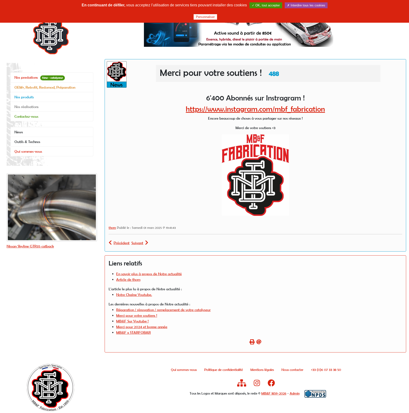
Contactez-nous (26, 116)
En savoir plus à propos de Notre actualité (149, 274)
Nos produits (24, 97)
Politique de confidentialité (223, 370)
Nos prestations (38, 77)
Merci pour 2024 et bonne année (141, 327)
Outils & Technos (27, 141)
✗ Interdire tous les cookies (306, 5)
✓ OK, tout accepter (266, 5)
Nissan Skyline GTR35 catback (30, 246)
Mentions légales (262, 370)
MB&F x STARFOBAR (133, 332)
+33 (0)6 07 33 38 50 (326, 370)
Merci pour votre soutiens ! (136, 315)
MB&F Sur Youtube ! (132, 321)
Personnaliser (205, 17)
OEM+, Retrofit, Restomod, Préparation (44, 87)
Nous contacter (292, 370)
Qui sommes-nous (28, 151)
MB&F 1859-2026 (273, 393)
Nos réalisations (26, 106)
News (18, 132)
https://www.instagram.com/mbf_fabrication (255, 109)
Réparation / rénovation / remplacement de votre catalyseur (163, 310)
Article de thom (128, 279)
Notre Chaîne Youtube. (134, 294)
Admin (295, 393)
